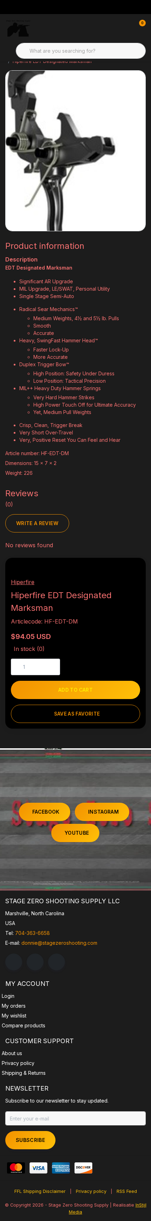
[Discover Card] (83, 1168)
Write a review (37, 523)
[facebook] (13, 962)
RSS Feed (127, 1191)
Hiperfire (22, 582)
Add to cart (75, 690)
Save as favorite (77, 714)
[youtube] (56, 962)
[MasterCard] (16, 1168)
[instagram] (35, 962)
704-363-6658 (32, 933)
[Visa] (38, 1168)
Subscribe (30, 1140)
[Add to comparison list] (128, 576)
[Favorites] (125, 28)
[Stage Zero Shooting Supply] (18, 28)
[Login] (112, 28)
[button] (111, 576)
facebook (46, 812)
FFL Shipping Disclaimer (40, 1191)
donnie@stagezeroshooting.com (59, 943)
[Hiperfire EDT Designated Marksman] (75, 150)
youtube (77, 833)
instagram (103, 812)
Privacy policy (91, 1191)
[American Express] (61, 1168)
